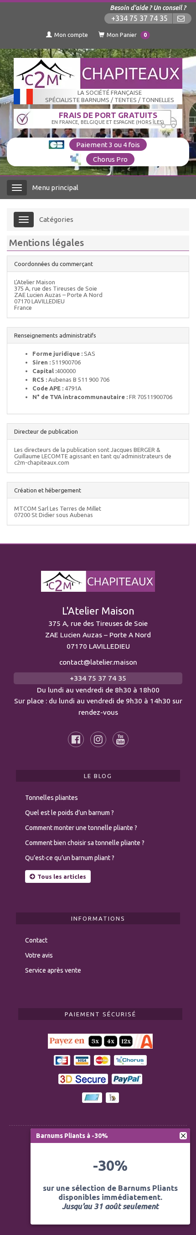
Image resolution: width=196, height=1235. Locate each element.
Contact (36, 940)
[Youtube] (121, 739)
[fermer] (183, 1135)
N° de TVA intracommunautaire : (80, 397)
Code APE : (47, 388)
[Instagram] (98, 739)
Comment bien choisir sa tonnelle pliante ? (84, 842)
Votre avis (39, 955)
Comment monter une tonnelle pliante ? (81, 827)
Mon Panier (127, 34)
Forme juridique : (57, 353)
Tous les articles (61, 876)
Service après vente (53, 970)
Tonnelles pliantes (51, 797)
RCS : (39, 379)
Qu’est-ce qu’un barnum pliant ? (69, 857)
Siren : (41, 362)
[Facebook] (76, 739)
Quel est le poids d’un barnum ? (69, 812)
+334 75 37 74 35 (139, 18)
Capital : (44, 371)
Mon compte (71, 34)
